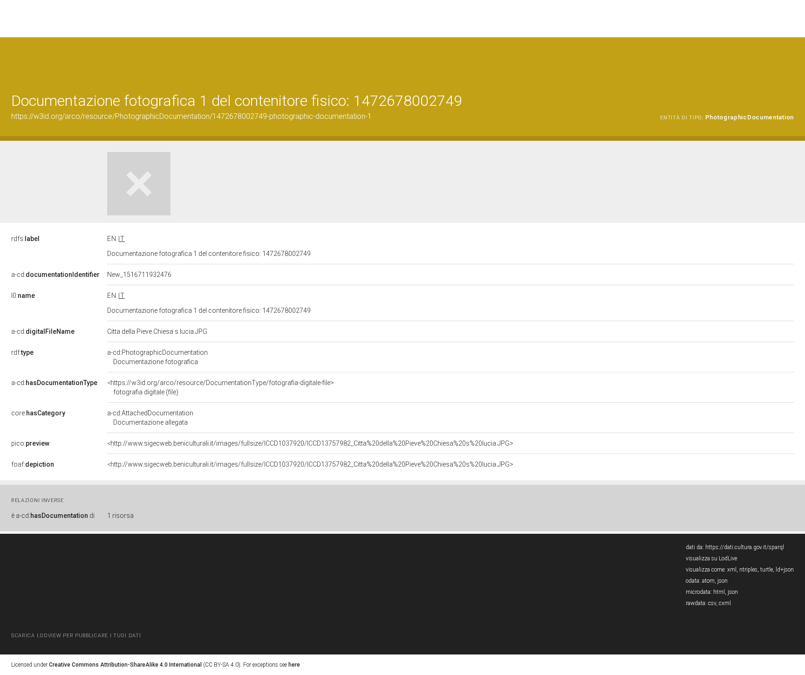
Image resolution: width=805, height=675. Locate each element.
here (294, 664)
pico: (30, 443)
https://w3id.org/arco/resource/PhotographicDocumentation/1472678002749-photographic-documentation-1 (191, 116)
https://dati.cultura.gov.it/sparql (744, 547)
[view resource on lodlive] (789, 60)
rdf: (22, 352)
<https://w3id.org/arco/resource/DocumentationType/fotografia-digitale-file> (220, 387)
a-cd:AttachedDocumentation (150, 417)
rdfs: (25, 238)
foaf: (32, 464)
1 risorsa (120, 515)
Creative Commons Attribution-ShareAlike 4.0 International (125, 664)
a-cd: (55, 274)
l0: (23, 295)
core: (38, 413)
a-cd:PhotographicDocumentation (157, 357)
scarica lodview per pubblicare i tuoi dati (76, 636)
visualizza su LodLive (711, 558)
